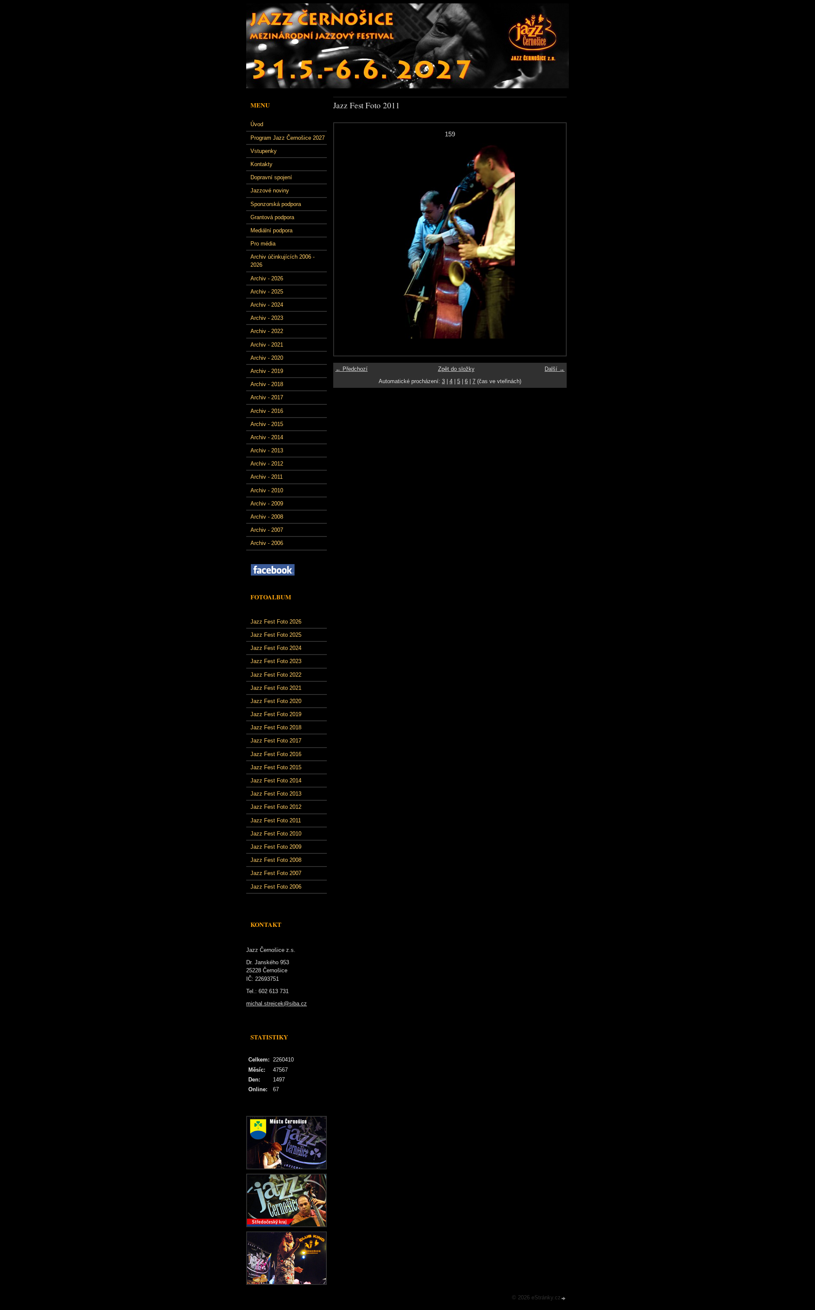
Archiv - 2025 (266, 291)
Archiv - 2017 (266, 397)
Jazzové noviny (269, 190)
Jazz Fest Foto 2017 (275, 740)
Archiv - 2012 (266, 463)
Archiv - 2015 (266, 424)
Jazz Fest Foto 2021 (275, 688)
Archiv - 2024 (266, 305)
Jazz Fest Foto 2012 (275, 807)
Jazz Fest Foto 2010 (275, 833)
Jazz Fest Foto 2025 (275, 635)
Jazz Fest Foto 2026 (275, 621)
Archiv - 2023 (266, 318)
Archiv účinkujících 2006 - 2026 (282, 261)
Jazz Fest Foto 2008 (275, 860)
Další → (555, 369)
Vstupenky (263, 151)
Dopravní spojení (271, 177)
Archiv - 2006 (266, 543)
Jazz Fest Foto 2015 (275, 767)
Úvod (256, 124)
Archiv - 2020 (266, 358)
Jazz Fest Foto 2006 (275, 887)
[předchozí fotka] (347, 241)
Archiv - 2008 (266, 517)
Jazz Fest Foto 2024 (275, 648)
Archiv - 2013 (266, 450)
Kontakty (261, 164)
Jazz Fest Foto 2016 (275, 754)
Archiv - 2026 (266, 278)
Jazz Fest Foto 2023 (275, 661)
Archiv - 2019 (266, 371)
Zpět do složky (456, 369)
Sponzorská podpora (275, 204)
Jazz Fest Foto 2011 (275, 820)
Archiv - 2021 (266, 345)
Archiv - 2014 (266, 437)
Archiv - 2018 (266, 384)
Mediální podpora (271, 230)
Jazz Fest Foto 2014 (275, 780)
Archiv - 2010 (266, 490)
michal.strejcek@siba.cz (276, 1003)
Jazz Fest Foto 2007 (275, 873)
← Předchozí (351, 369)
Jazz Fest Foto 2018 (275, 727)
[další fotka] (552, 241)
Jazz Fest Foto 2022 (275, 675)
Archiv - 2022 (266, 331)
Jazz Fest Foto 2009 (275, 847)
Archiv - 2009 (266, 503)
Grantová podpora (272, 217)
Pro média (262, 243)
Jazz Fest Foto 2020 (275, 701)
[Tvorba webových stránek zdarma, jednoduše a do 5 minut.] (564, 1298)
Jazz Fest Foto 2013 (275, 794)
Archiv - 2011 (266, 477)
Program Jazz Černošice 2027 (287, 138)
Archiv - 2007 (266, 530)
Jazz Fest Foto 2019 (275, 714)
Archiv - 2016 (266, 411)
